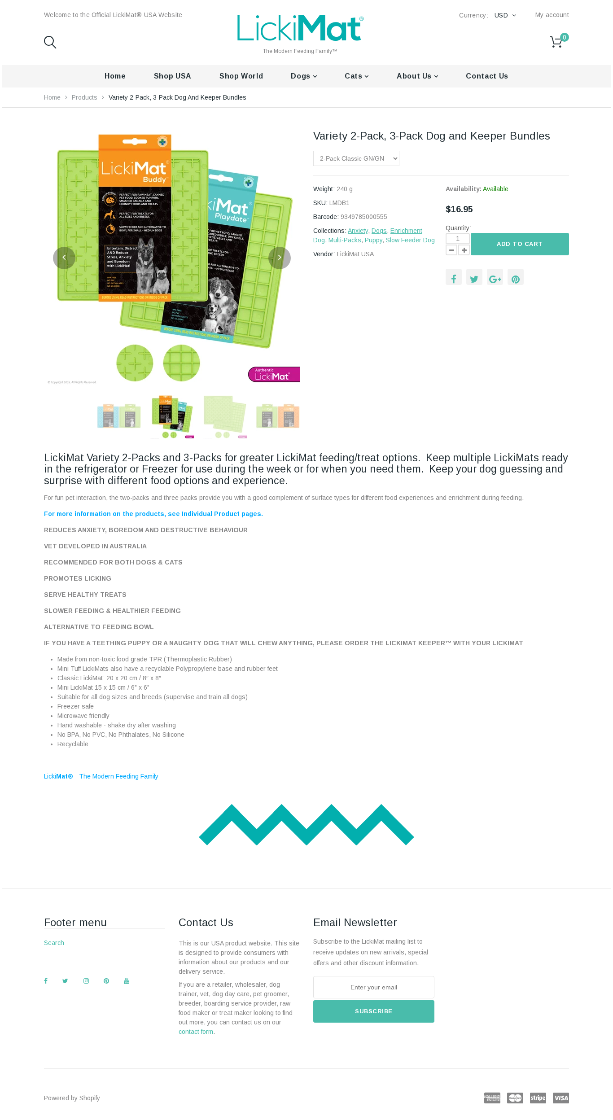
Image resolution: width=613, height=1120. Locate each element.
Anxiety (358, 230)
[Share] (454, 277)
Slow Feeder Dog (410, 240)
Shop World (241, 76)
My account (552, 14)
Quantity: (458, 228)
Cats (354, 76)
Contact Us (487, 76)
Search (54, 942)
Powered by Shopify (72, 1098)
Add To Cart (520, 244)
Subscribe (374, 1011)
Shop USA (173, 76)
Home (115, 76)
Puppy (373, 240)
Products (84, 97)
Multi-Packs (344, 240)
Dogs (301, 76)
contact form (196, 1031)
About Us (415, 76)
